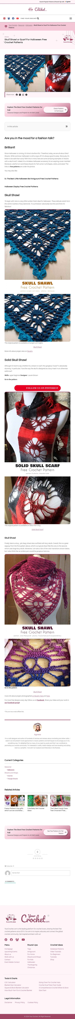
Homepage (9, 949)
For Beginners (55, 954)
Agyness (37, 734)
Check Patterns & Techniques (58, 110)
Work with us (9, 957)
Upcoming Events (11, 952)
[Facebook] (13, 18)
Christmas (31, 967)
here (48, 696)
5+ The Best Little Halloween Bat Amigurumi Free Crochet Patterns (31, 179)
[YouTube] (17, 18)
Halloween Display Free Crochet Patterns (21, 187)
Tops (29, 949)
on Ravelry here (38, 696)
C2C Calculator (10, 982)
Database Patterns (57, 949)
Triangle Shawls (12, 779)
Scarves (10, 776)
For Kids (30, 960)
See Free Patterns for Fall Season (55, 832)
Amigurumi (31, 952)
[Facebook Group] (9, 18)
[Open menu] (71, 18)
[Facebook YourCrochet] (11, 939)
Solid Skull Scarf (37, 529)
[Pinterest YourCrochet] (6, 939)
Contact (7, 960)
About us (8, 954)
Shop (52, 960)
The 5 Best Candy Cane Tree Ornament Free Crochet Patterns (59, 811)
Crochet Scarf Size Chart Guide (50, 985)
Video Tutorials (55, 952)
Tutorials (53, 957)
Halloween (29, 25)
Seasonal (21, 25)
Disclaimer (8, 1002)
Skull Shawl (37, 347)
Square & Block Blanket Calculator (17, 988)
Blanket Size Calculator (13, 985)
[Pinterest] (4, 18)
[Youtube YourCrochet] (23, 939)
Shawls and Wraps (11, 773)
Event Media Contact (12, 962)
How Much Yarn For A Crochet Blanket (18, 990)
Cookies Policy (33, 1002)
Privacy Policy (20, 1002)
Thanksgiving (32, 965)
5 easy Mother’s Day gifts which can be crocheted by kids (15, 811)
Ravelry (29, 351)
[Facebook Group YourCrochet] (17, 939)
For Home (31, 954)
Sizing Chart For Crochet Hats (49, 982)
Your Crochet (13, 25)
